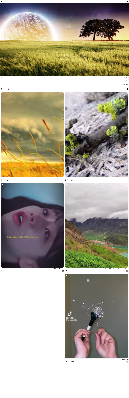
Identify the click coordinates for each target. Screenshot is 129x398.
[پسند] (127, 77)
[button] (127, 1)
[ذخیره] (2, 77)
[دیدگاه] (124, 77)
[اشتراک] (120, 77)
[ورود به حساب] (1, 1)
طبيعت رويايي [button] (125, 84)
